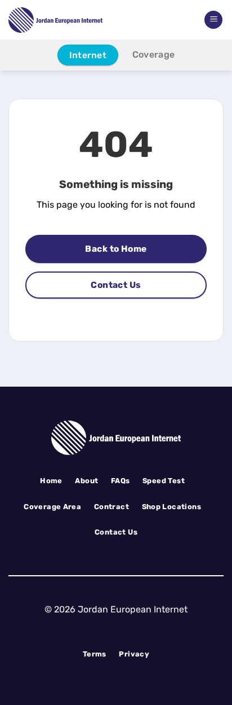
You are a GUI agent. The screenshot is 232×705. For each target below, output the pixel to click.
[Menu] (213, 20)
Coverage (153, 54)
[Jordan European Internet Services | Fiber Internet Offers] (73, 20)
